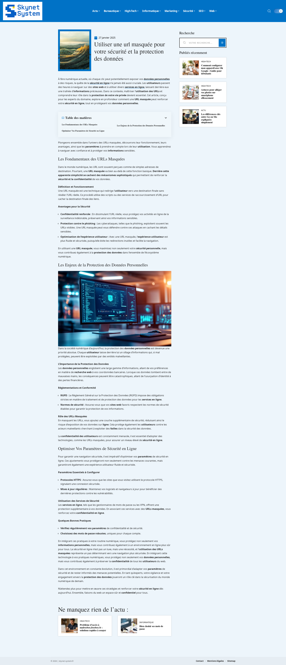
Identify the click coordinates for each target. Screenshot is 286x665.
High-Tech (85, 621)
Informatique (146, 622)
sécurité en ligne (99, 83)
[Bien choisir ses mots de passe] (129, 625)
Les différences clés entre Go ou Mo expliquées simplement (210, 118)
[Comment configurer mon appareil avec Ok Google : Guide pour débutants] (190, 67)
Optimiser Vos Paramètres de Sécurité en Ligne (83, 130)
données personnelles (157, 79)
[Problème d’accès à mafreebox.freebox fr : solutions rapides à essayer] (69, 625)
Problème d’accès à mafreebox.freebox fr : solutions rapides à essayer (93, 627)
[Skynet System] (23, 11)
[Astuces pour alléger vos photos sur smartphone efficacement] (190, 92)
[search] (269, 11)
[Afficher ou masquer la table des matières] (130, 118)
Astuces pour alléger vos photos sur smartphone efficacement (211, 94)
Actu (203, 110)
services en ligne (134, 87)
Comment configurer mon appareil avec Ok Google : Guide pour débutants (212, 69)
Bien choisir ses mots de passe (151, 627)
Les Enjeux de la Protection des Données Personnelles (141, 125)
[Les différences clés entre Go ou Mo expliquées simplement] (190, 116)
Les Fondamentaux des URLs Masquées (79, 124)
